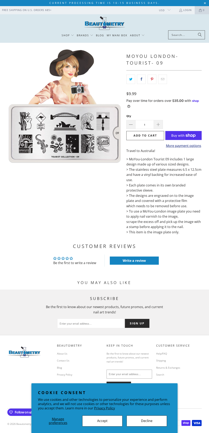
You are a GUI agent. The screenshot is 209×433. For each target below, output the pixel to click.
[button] (68, 35)
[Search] (200, 34)
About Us (62, 353)
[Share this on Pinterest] (152, 79)
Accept (102, 421)
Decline (146, 421)
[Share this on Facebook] (141, 79)
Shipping (161, 360)
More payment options (183, 145)
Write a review (134, 260)
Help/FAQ (161, 353)
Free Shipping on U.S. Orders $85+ (27, 10)
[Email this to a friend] (162, 79)
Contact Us (63, 360)
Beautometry (23, 424)
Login (187, 10)
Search (160, 374)
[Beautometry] (104, 23)
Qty (128, 116)
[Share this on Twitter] (130, 79)
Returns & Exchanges (168, 367)
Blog (59, 367)
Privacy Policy (104, 408)
